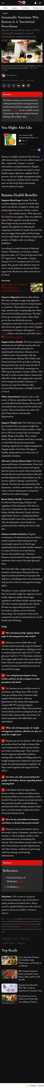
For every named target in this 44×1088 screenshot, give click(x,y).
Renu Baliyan (11, 75)
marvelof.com (8, 919)
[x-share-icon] (9, 87)
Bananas (15, 110)
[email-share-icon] (23, 87)
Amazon (24, 926)
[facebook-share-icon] (14, 87)
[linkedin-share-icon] (19, 87)
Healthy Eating (7, 938)
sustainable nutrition (13, 336)
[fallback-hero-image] (9, 960)
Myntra (38, 926)
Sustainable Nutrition (9, 943)
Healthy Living (24, 938)
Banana (20, 881)
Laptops (14, 8)
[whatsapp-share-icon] (4, 87)
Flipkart (30, 926)
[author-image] (3, 75)
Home (5, 8)
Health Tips (21, 943)
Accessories (25, 8)
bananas (5, 213)
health (15, 938)
